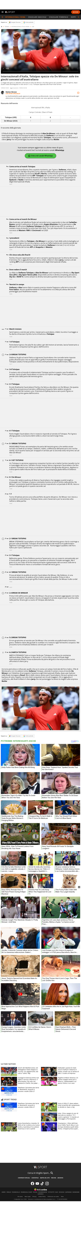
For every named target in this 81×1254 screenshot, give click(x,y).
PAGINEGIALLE (16, 1192)
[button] (78, 17)
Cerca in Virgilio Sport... (39, 1173)
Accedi (75, 12)
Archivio (60, 1178)
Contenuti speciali (24, 1178)
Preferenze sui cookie (53, 1196)
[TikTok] (42, 1185)
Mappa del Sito (45, 1178)
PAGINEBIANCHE (42, 1192)
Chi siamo (20, 1196)
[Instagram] (47, 1185)
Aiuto (62, 1196)
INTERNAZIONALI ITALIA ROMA (20, 26)
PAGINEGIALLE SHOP (26, 1192)
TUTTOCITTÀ (51, 1192)
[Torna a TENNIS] (2, 17)
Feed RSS (53, 1178)
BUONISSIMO (76, 1192)
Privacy (34, 1196)
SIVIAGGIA (61, 1192)
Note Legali (27, 1196)
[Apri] (2, 12)
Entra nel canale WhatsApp (42, 156)
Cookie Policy (42, 1196)
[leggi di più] (78, 93)
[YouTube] (37, 1185)
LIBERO (4, 1192)
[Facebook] (32, 1185)
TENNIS (7, 26)
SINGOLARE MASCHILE (37, 17)
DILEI (56, 1192)
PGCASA (35, 1192)
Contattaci (35, 1178)
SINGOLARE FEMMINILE (58, 17)
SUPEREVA (40, 1194)
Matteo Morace (11, 92)
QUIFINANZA (68, 1192)
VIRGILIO (8, 1192)
